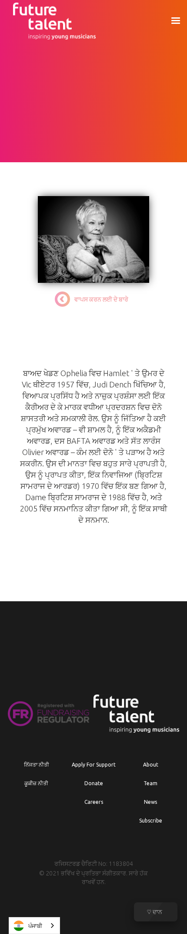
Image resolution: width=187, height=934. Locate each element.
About (150, 764)
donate (93, 783)
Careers (93, 802)
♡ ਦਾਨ (155, 911)
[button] (175, 21)
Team (150, 783)
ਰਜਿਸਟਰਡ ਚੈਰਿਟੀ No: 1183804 (93, 863)
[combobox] (34, 925)
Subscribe (150, 820)
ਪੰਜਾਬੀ (35, 926)
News (150, 802)
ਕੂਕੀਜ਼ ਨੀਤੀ (36, 783)
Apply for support (94, 764)
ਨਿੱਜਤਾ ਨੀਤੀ (36, 764)
